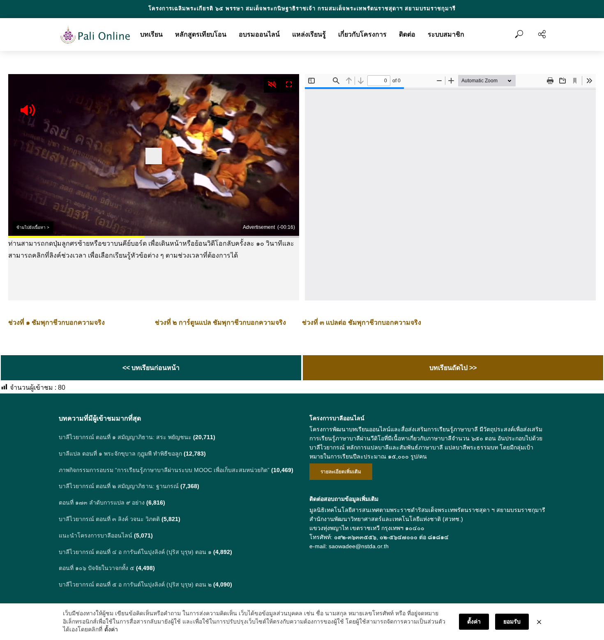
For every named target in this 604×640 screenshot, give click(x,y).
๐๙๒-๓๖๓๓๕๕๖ (355, 537)
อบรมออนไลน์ (259, 34)
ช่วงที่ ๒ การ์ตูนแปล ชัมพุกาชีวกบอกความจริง (220, 322)
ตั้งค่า (111, 629)
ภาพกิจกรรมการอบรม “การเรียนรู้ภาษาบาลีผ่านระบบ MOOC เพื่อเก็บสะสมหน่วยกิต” (164, 470)
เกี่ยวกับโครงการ (362, 34)
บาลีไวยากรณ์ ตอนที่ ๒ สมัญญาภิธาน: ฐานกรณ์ (119, 486)
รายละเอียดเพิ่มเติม (340, 472)
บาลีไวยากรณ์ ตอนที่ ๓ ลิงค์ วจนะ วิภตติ (109, 519)
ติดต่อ (407, 34)
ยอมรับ (512, 621)
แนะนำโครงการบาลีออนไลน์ (95, 535)
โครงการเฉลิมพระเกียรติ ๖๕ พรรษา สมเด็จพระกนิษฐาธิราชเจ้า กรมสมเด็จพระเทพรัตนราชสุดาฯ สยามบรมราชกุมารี (302, 8)
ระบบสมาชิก (446, 34)
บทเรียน (151, 34)
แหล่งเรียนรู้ (309, 34)
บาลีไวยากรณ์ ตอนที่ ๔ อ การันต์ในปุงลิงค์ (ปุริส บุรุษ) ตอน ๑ (135, 552)
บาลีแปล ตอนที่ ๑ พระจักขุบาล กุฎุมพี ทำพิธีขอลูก (120, 453)
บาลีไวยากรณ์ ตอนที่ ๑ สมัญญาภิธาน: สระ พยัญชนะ (125, 437)
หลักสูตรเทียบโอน (200, 34)
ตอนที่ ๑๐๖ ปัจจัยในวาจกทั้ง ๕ (96, 568)
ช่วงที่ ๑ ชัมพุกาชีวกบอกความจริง (56, 322)
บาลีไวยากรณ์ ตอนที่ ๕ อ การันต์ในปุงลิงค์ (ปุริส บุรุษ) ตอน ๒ (135, 584)
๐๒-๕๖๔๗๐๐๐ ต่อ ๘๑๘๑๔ (414, 537)
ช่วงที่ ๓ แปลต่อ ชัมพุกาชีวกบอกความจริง (361, 322)
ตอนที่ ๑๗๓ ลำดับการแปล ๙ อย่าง (102, 502)
